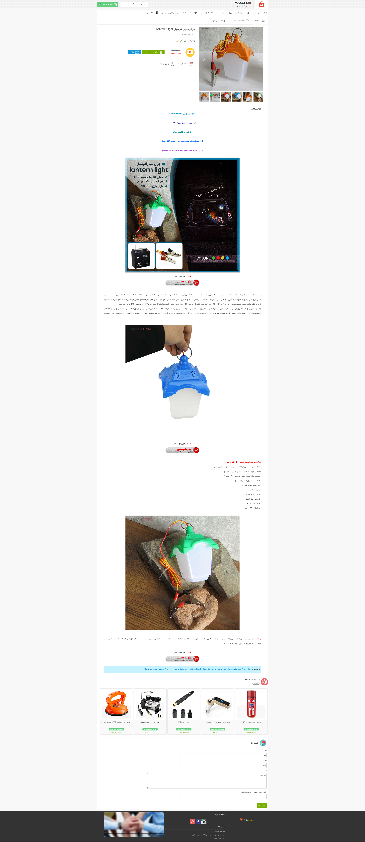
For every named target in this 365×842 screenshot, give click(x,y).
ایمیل (265, 760)
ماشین (191, 669)
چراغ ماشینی (163, 669)
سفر (208, 669)
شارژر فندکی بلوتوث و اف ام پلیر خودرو (217, 722)
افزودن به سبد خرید (151, 52)
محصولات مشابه (238, 21)
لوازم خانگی (257, 13)
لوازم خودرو (204, 13)
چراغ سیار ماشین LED (178, 669)
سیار (204, 669)
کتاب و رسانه (148, 13)
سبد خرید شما (107, 4)
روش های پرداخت (219, 839)
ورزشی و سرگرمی (168, 13)
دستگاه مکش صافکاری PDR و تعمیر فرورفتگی (116, 722)
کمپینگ (198, 669)
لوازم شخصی (240, 13)
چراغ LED (143, 669)
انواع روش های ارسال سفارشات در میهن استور (208, 835)
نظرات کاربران (218, 21)
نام (266, 750)
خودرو (214, 669)
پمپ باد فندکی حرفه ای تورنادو (150, 722)
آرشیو (256, 683)
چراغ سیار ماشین (239, 669)
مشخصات (257, 21)
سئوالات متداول (219, 831)
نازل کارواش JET (183, 722)
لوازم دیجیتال (222, 13)
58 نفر (132, 52)
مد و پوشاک (187, 13)
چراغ (249, 669)
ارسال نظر (261, 805)
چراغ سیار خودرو (224, 669)
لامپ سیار (153, 669)
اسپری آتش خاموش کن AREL (251, 722)
